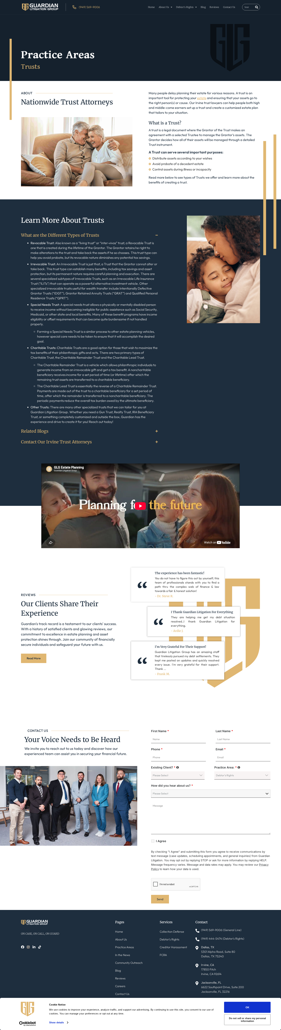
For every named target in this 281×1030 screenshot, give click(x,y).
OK (247, 1007)
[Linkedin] (34, 947)
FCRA (163, 955)
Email (221, 749)
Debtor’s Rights (185, 7)
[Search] (256, 7)
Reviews (214, 7)
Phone (157, 749)
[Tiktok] (39, 947)
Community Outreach (129, 963)
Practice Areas (124, 947)
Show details (56, 1022)
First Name (160, 731)
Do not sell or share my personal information (247, 1019)
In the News (122, 955)
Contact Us (229, 7)
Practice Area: (227, 767)
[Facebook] (22, 947)
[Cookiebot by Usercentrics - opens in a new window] (27, 1023)
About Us (164, 7)
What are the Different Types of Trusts (60, 235)
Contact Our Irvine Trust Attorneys (56, 442)
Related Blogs (34, 431)
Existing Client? (165, 767)
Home (151, 7)
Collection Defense (172, 931)
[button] (89, 235)
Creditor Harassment (173, 947)
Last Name (224, 731)
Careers (120, 986)
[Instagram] (28, 947)
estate (201, 98)
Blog (203, 7)
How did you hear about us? (172, 785)
